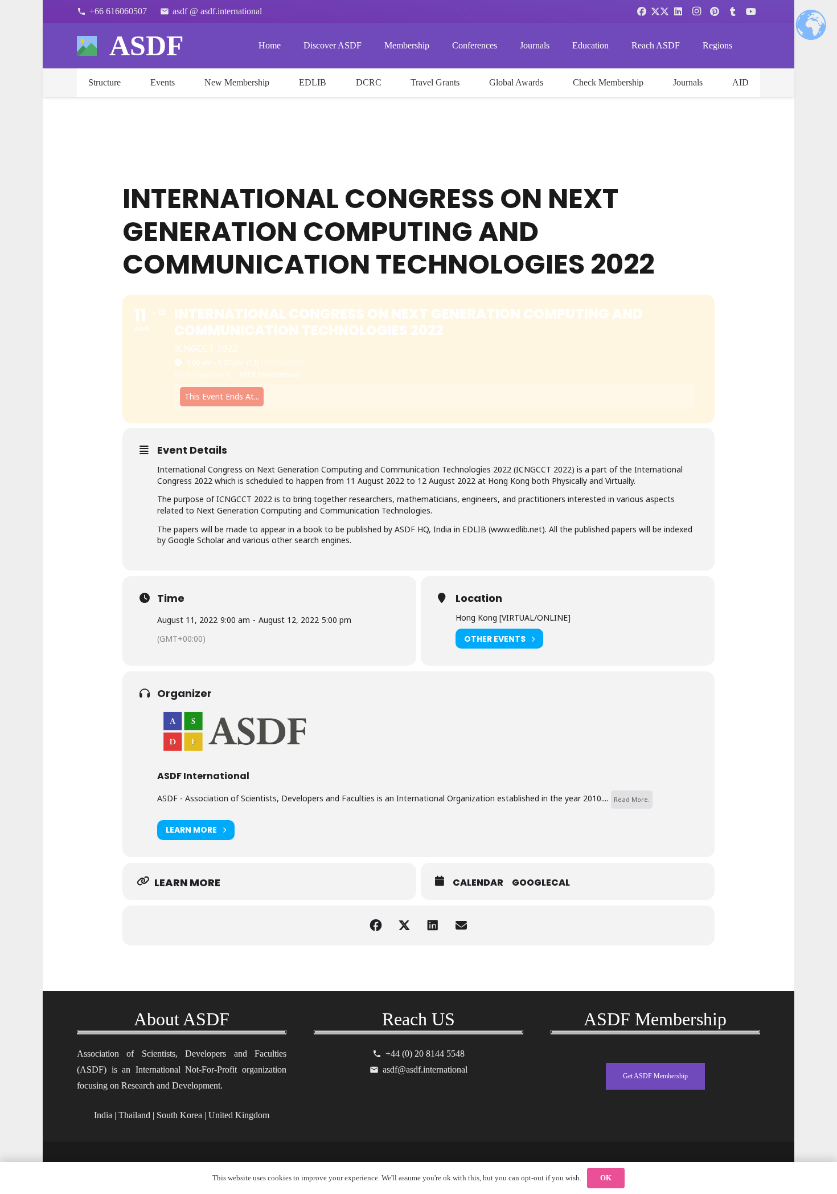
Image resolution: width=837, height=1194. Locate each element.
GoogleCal (541, 883)
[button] (370, 45)
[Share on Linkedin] (433, 925)
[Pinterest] (714, 11)
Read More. (632, 799)
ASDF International (203, 776)
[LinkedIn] (678, 11)
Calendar (478, 883)
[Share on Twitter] (404, 925)
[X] (660, 11)
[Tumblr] (733, 11)
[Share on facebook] (376, 925)
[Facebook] (642, 11)
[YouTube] (751, 11)
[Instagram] (696, 11)
